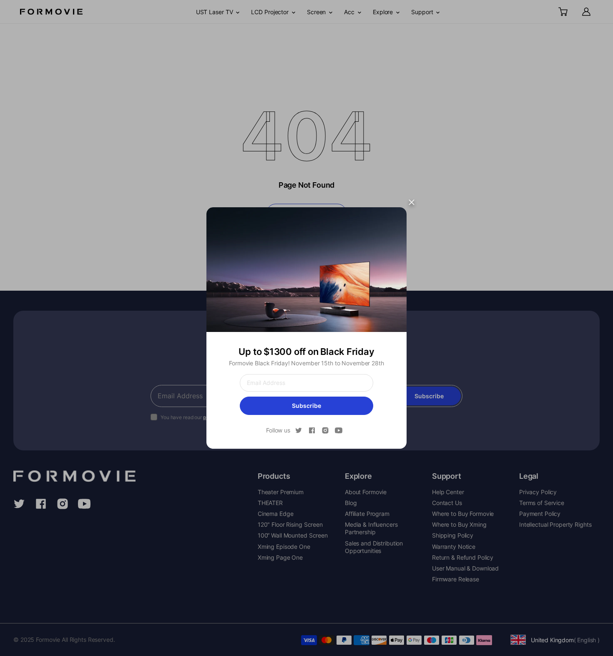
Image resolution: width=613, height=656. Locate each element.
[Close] (412, 202)
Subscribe (306, 405)
